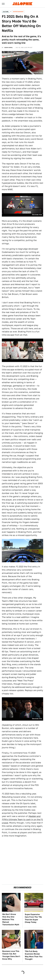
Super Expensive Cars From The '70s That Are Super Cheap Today (33, 918)
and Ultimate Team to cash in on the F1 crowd (22, 819)
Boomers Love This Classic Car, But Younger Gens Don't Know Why (11, 955)
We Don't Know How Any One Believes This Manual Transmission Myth (10, 919)
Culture (5, 11)
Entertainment (18, 11)
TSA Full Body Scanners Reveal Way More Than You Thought (33, 955)
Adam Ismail (8, 47)
